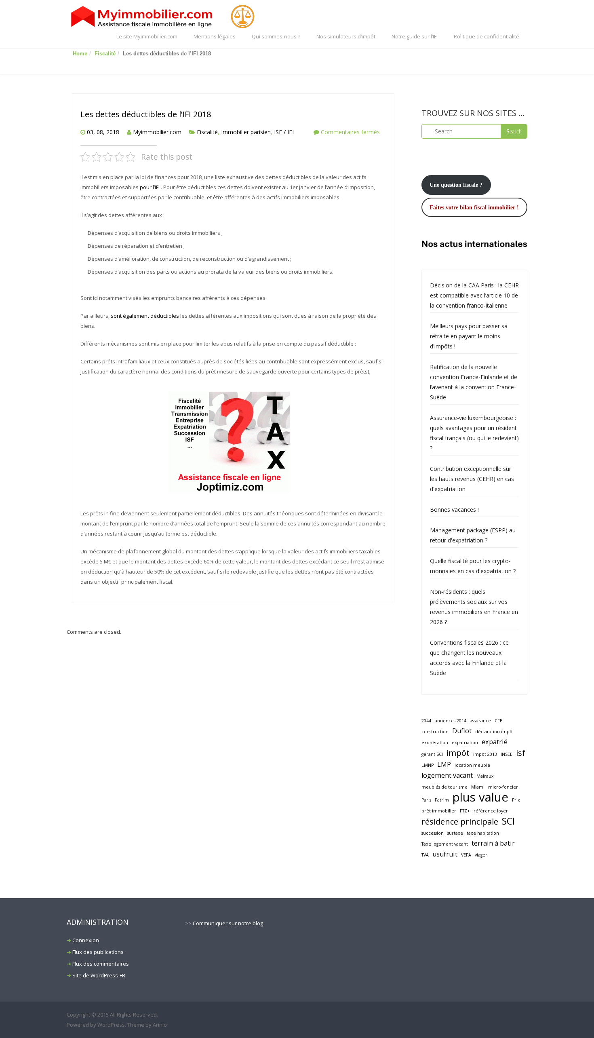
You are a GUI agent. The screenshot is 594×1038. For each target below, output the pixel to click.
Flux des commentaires (100, 963)
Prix (516, 800)
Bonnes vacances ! (454, 509)
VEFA (466, 855)
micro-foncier (503, 787)
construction (435, 731)
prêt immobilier (438, 811)
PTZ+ (465, 811)
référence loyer (491, 811)
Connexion (85, 940)
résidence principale (459, 821)
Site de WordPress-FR (98, 975)
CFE (498, 721)
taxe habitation (483, 833)
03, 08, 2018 (103, 132)
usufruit (444, 854)
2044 (426, 721)
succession (432, 833)
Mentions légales (215, 36)
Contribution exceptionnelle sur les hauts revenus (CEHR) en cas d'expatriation (472, 479)
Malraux (485, 776)
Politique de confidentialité (486, 36)
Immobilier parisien (246, 132)
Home (80, 54)
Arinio (160, 1024)
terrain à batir (493, 843)
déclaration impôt (494, 731)
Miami (477, 787)
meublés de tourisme (444, 787)
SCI (508, 821)
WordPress (111, 1024)
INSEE (506, 754)
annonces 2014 (450, 721)
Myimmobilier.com (157, 132)
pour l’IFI (150, 187)
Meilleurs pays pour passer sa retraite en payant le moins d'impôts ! (469, 336)
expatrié (495, 741)
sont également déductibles (145, 315)
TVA (425, 855)
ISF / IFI (284, 132)
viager (481, 855)
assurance (480, 721)
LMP (444, 764)
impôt (458, 753)
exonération (434, 742)
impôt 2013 (485, 754)
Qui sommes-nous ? (276, 36)
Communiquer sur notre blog (228, 923)
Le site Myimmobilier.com (146, 36)
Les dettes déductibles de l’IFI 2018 (145, 114)
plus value (480, 797)
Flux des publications (98, 952)
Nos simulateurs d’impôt (345, 36)
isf (520, 753)
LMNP (427, 765)
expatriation (465, 742)
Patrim (442, 800)
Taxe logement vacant (444, 844)
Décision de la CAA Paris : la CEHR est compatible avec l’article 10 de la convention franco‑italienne (474, 295)
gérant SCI (432, 754)
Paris (426, 800)
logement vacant (447, 775)
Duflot (462, 730)
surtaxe (455, 833)
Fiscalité (105, 54)
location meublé (472, 765)
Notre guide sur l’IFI (415, 36)
